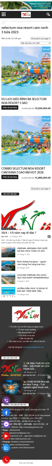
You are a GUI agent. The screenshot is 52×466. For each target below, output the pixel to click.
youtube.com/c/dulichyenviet (22, 448)
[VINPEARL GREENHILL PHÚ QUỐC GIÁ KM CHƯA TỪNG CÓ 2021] (8, 252)
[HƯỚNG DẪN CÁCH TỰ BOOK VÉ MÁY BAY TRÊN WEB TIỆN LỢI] (8, 292)
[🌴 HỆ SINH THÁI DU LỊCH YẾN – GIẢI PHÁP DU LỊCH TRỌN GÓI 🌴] (11, 369)
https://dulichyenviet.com (21, 439)
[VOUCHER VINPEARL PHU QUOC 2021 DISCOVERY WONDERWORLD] (8, 279)
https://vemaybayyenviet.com (31, 427)
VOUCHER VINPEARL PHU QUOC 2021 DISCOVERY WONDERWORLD (33, 276)
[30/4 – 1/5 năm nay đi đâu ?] (26, 214)
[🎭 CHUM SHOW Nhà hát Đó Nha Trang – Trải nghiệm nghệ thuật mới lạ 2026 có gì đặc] (11, 387)
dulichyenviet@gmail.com (33, 347)
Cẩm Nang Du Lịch (8, 229)
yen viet (4, 236)
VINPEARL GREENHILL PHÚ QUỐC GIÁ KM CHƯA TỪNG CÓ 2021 (32, 249)
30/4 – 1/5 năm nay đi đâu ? (18, 233)
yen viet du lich (29, 375)
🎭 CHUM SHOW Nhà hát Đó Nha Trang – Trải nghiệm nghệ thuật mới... (36, 384)
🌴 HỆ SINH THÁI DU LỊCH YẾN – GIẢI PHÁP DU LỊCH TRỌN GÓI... (36, 366)
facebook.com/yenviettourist (22, 442)
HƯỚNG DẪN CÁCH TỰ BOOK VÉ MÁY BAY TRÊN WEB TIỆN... (32, 289)
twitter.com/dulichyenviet (19, 445)
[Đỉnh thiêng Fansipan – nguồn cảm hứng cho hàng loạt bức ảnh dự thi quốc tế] (8, 265)
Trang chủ (4, 21)
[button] (48, 14)
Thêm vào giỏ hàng (10, 107)
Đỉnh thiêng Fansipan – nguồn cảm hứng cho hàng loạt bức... (32, 263)
